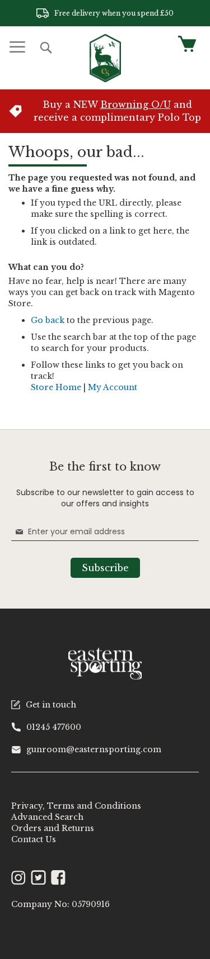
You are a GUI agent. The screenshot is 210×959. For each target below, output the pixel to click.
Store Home (56, 387)
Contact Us (33, 839)
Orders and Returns (52, 828)
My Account (112, 387)
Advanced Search (47, 817)
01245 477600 (53, 727)
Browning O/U (135, 104)
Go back (47, 320)
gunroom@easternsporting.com (93, 749)
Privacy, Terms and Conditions (76, 806)
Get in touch (51, 705)
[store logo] (105, 58)
